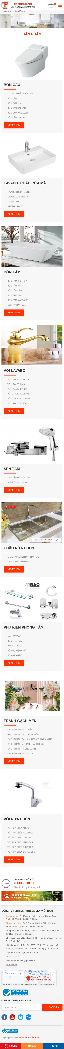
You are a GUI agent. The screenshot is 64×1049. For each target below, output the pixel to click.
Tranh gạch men (20, 721)
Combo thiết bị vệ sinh (20, 93)
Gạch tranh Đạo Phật (19, 729)
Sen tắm (12, 469)
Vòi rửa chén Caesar (19, 837)
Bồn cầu (12, 85)
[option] (32, 21)
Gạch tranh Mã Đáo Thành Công (26, 744)
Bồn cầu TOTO (15, 98)
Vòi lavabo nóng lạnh (19, 379)
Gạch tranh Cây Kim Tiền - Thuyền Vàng (29, 739)
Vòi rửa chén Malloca (20, 842)
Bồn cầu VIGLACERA (18, 113)
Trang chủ (6, 11)
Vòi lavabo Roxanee (18, 398)
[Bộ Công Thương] (9, 1030)
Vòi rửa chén (17, 819)
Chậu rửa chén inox (18, 561)
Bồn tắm (12, 272)
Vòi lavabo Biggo (17, 403)
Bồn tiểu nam (14, 641)
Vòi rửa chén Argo (18, 828)
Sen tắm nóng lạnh (18, 477)
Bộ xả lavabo (14, 655)
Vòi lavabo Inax (16, 384)
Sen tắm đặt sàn (16, 305)
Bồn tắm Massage (17, 300)
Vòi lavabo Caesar (17, 389)
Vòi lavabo (14, 370)
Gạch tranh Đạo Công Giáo (23, 734)
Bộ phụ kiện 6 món (17, 650)
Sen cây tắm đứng (17, 482)
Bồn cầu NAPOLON (17, 117)
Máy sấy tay (14, 636)
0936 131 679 (12, 956)
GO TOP (54, 1046)
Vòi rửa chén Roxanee (20, 833)
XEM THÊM (14, 125)
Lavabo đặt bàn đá (17, 197)
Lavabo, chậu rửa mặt (26, 183)
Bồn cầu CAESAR (16, 108)
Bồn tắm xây (14, 286)
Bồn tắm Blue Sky (17, 281)
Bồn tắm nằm (14, 290)
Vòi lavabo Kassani (18, 394)
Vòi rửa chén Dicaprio (20, 847)
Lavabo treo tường (18, 192)
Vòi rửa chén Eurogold (21, 852)
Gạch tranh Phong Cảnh (21, 749)
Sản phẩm (20, 11)
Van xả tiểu (13, 646)
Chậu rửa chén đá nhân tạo (23, 557)
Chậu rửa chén (19, 548)
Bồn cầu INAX (14, 103)
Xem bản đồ (11, 964)
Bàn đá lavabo (15, 206)
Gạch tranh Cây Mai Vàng (22, 753)
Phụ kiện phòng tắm (24, 627)
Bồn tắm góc (14, 295)
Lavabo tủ (13, 201)
